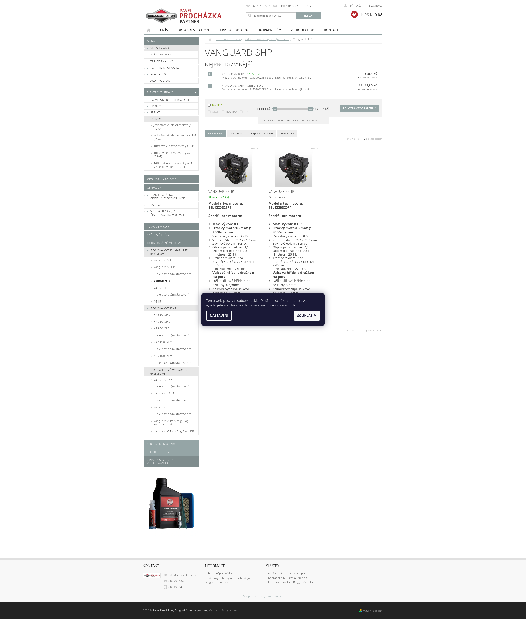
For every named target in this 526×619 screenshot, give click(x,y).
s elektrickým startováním (174, 274)
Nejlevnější (215, 133)
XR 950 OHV (162, 328)
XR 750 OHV (162, 321)
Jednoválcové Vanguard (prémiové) (169, 252)
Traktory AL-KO (161, 61)
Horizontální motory (164, 243)
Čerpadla (154, 187)
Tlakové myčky (158, 226)
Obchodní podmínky (219, 573)
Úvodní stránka (149, 30)
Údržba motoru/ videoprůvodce (160, 461)
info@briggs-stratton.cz (183, 575)
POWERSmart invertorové (170, 100)
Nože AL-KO (158, 74)
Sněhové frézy (158, 235)
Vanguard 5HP (163, 260)
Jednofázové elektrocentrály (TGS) (172, 127)
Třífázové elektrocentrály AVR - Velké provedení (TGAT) (174, 165)
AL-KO (151, 41)
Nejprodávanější (262, 133)
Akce (215, 111)
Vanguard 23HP (164, 407)
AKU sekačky (162, 54)
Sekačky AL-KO (161, 48)
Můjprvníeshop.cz (271, 596)
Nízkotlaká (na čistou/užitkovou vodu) (169, 197)
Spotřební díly (158, 452)
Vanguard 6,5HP (164, 267)
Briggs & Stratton (193, 30)
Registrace (375, 5)
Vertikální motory (161, 444)
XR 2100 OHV (163, 356)
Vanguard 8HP (164, 281)
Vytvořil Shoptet (372, 610)
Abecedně (287, 133)
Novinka (231, 111)
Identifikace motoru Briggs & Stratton (291, 582)
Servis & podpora (233, 30)
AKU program (160, 81)
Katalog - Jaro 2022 (161, 179)
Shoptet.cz (249, 596)
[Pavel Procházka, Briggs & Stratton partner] (184, 13)
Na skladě (219, 105)
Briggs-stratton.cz (217, 582)
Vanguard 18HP (164, 393)
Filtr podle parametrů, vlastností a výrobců (291, 120)
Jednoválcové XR (163, 308)
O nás (163, 30)
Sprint (155, 112)
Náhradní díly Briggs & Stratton (287, 578)
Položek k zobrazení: (359, 108)
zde (293, 305)
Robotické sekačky (164, 68)
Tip (246, 111)
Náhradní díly (269, 30)
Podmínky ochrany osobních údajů (228, 578)
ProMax (156, 106)
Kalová (155, 205)
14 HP (158, 301)
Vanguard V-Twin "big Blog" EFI (174, 431)
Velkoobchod (302, 30)
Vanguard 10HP (164, 288)
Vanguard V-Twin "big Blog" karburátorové (171, 422)
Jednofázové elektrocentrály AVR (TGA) (175, 137)
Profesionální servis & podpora (287, 573)
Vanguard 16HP (164, 380)
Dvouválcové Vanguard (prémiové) (168, 371)
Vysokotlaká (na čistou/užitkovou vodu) (169, 213)
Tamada (156, 119)
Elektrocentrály (160, 92)
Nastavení (219, 315)
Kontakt (331, 30)
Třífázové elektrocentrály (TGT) (174, 146)
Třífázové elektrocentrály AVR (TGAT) (173, 154)
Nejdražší (236, 133)
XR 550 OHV (162, 314)
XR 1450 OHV (163, 342)
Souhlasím (307, 315)
